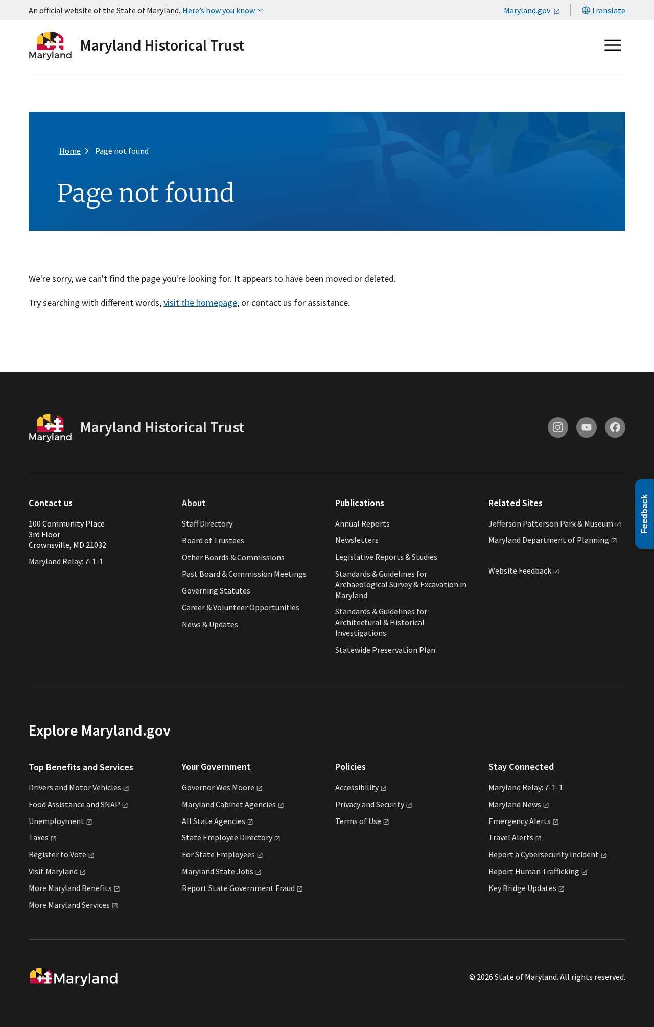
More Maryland (70, 888)
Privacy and (369, 804)
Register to (57, 854)
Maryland (514, 804)
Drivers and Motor (75, 787)
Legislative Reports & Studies (386, 557)
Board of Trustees (213, 540)
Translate (608, 10)
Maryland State (217, 871)
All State (213, 821)
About (194, 503)
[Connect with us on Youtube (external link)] (586, 427)
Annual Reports (362, 523)
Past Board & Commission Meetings (244, 573)
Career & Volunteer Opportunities (240, 607)
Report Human (533, 871)
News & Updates (210, 624)
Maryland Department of (548, 540)
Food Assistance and (74, 804)
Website (519, 571)
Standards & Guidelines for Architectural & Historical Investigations (381, 622)
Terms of (358, 821)
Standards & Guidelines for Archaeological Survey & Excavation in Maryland (400, 584)
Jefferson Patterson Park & (550, 523)
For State (218, 854)
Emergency (519, 821)
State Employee (227, 837)
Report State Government (238, 888)
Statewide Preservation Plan (385, 650)
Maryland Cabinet (229, 804)
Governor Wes (218, 787)
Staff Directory (207, 523)
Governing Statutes (216, 590)
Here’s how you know (218, 10)
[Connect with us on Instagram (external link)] (558, 427)
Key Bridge (522, 888)
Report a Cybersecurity (543, 854)
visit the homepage (200, 302)
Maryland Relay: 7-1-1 (66, 561)
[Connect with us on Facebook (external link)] (615, 427)
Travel (510, 837)
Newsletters (357, 540)
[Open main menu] (613, 45)
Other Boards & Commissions (233, 557)
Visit (53, 871)
